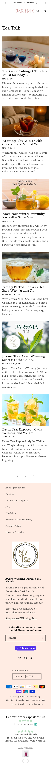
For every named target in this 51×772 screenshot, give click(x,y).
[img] (25, 721)
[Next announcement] (46, 3)
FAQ (7, 507)
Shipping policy (36, 704)
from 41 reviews (23, 724)
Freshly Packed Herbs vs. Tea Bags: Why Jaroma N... (23, 288)
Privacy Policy (13, 526)
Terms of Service (14, 532)
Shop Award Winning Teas (21, 618)
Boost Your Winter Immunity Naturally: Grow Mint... (23, 215)
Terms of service (18, 704)
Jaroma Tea (23, 697)
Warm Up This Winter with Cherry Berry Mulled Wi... (22, 142)
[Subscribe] (42, 638)
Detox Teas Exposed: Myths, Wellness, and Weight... (23, 431)
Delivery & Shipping (16, 500)
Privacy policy (38, 700)
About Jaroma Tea (15, 488)
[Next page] (33, 476)
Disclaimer (11, 513)
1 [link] (17, 476)
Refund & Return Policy (18, 520)
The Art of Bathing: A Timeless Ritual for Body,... (24, 73)
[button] (6, 11)
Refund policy (22, 700)
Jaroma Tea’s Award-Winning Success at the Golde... (23, 358)
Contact (9, 494)
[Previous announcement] (5, 3)
